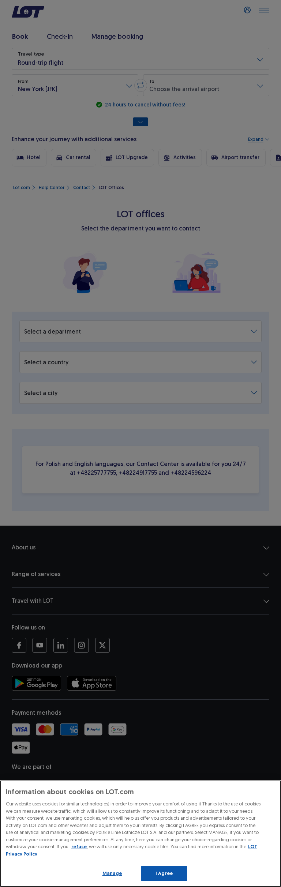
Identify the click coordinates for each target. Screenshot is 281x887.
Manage (112, 873)
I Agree (164, 873)
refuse (79, 846)
